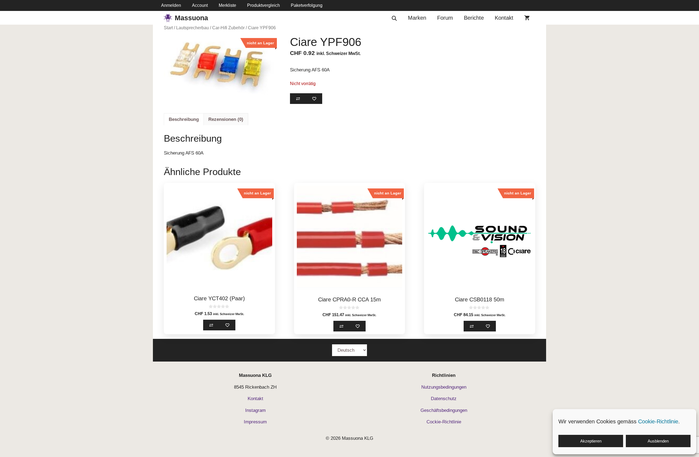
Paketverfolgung (306, 5)
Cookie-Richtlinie (658, 421)
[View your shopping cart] (527, 18)
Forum (445, 18)
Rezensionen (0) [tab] (225, 119)
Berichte (474, 18)
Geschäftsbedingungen (443, 410)
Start (168, 27)
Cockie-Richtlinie (443, 421)
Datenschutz (444, 398)
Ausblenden (658, 441)
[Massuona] (168, 18)
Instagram (255, 410)
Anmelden (171, 5)
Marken (417, 18)
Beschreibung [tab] (184, 119)
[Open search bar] (394, 18)
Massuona (191, 18)
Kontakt (504, 18)
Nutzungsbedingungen (443, 387)
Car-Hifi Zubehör (228, 27)
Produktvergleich (263, 5)
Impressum (255, 421)
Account (200, 5)
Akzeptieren (591, 441)
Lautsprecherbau (192, 27)
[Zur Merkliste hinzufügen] (314, 98)
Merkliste (227, 5)
